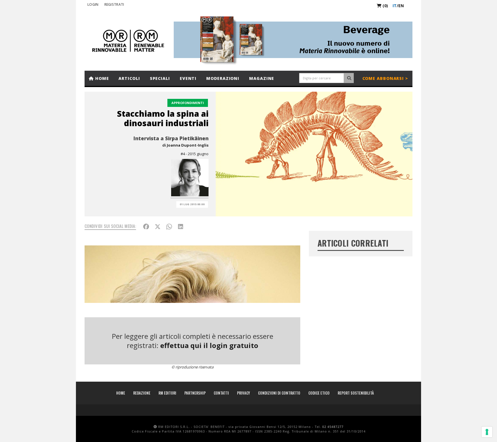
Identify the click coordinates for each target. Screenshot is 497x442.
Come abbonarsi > (385, 78)
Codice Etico (319, 393)
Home (101, 78)
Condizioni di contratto (279, 393)
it (395, 5)
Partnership (195, 393)
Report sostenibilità (356, 393)
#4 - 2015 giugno (195, 153)
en (401, 5)
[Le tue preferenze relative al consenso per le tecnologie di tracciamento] (486, 431)
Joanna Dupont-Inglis (188, 145)
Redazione (141, 393)
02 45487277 (332, 426)
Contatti (221, 393)
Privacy (243, 393)
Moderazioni (222, 78)
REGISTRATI (114, 4)
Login (93, 4)
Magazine (261, 78)
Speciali (160, 78)
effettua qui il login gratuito (209, 345)
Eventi (188, 78)
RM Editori (167, 393)
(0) (384, 5)
